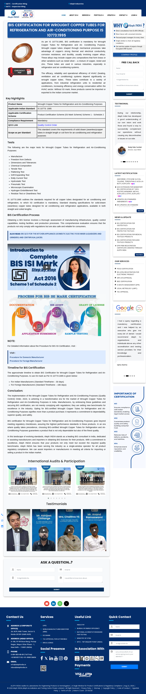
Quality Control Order (47, 125)
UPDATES (110, 15)
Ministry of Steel (84, 631)
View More (139, 255)
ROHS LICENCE (122, 291)
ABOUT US (73, 15)
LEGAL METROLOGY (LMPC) (127, 277)
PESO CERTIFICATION (50, 639)
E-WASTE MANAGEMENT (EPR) (128, 273)
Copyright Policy (109, 688)
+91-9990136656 (29, 657)
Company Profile (129, 55)
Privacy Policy (86, 688)
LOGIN (133, 15)
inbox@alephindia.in (19, 667)
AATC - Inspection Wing (15, 6)
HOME (64, 15)
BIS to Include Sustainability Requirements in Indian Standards (129, 244)
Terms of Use (66, 690)
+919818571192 (17, 657)
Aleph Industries (77, 4)
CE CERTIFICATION (124, 284)
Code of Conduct (123, 688)
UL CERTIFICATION (124, 287)
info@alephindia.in (18, 664)
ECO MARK (46, 628)
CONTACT (122, 15)
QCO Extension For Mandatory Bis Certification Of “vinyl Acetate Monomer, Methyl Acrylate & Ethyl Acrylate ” (130, 179)
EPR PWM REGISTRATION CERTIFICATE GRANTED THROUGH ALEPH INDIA (129, 236)
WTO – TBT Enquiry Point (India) (89, 634)
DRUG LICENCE (48, 635)
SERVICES (85, 15)
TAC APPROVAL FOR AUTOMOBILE (55, 631)
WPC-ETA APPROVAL (124, 266)
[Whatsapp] (2, 515)
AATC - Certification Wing (16, 4)
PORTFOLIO (98, 15)
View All (140, 211)
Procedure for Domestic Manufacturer (27, 357)
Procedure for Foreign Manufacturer (26, 361)
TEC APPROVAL (122, 280)
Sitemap (97, 688)
